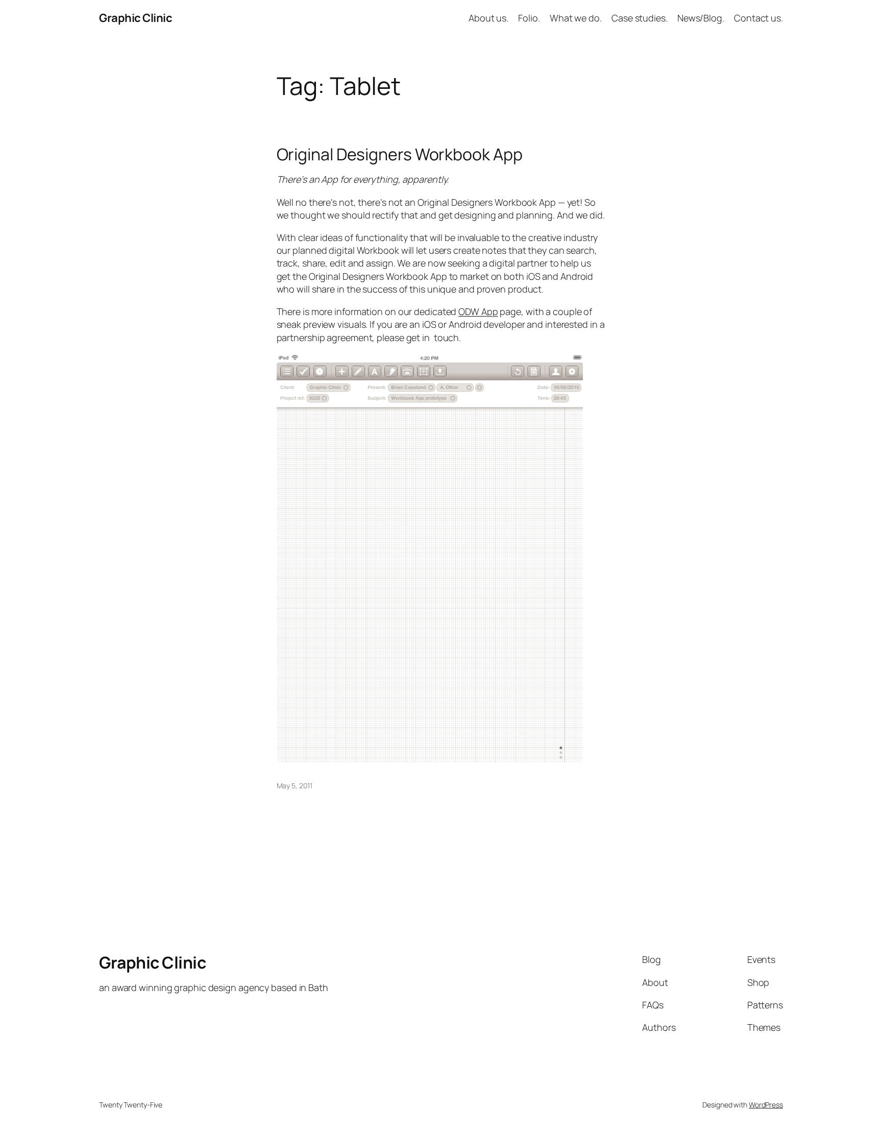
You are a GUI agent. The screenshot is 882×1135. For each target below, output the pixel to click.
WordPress (766, 1104)
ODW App (478, 311)
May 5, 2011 (294, 785)
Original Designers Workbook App (400, 154)
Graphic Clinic (135, 18)
